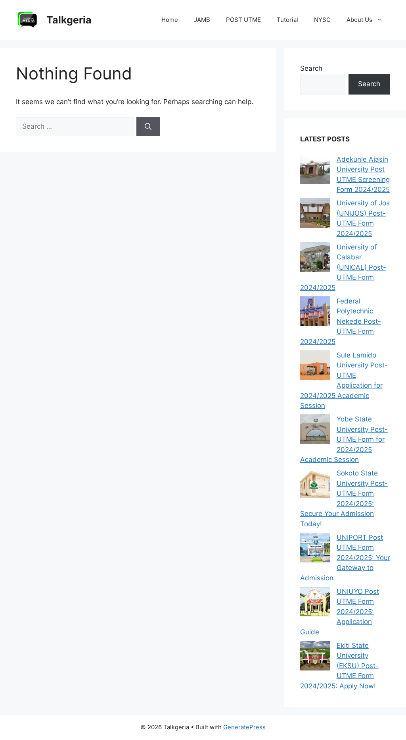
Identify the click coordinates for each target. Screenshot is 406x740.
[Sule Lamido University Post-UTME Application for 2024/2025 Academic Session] (315, 366)
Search (311, 68)
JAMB (202, 19)
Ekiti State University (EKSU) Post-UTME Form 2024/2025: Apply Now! (339, 665)
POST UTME (243, 19)
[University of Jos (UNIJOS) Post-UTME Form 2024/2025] (315, 214)
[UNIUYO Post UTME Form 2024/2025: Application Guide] (315, 603)
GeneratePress (244, 727)
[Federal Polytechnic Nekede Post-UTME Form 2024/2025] (315, 312)
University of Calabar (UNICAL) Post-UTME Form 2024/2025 (343, 267)
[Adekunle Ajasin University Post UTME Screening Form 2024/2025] (315, 171)
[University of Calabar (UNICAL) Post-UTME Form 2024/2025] (315, 258)
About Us (359, 19)
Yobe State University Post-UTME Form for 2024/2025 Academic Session (344, 439)
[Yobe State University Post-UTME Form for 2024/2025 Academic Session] (315, 430)
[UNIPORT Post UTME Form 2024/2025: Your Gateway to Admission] (315, 549)
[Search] (148, 126)
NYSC (322, 19)
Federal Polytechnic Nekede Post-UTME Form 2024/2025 (340, 321)
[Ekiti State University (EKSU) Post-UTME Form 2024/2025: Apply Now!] (315, 657)
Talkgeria (69, 20)
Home (169, 19)
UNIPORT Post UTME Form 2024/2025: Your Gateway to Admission (345, 557)
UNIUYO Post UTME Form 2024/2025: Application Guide (339, 611)
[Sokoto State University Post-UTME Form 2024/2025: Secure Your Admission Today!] (315, 484)
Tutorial (287, 19)
